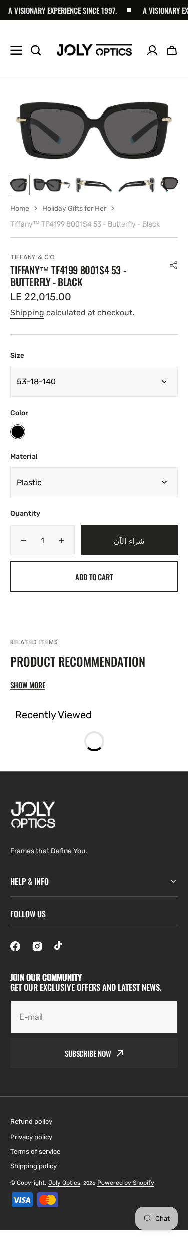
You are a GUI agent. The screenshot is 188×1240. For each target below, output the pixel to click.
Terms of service (35, 1151)
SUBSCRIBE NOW (88, 1053)
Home (19, 208)
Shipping (27, 312)
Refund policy (31, 1121)
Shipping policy (33, 1166)
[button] (172, 50)
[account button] (152, 50)
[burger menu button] (16, 50)
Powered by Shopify (125, 1182)
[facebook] (15, 946)
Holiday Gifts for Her (74, 208)
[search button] (36, 50)
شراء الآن (129, 540)
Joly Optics (64, 1182)
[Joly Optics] (94, 50)
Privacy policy (31, 1137)
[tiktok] (59, 946)
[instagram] (37, 946)
